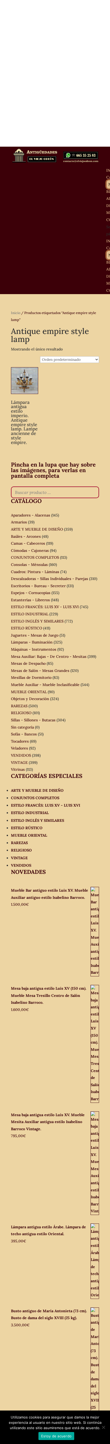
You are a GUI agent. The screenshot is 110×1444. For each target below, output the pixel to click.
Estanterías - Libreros (30, 600)
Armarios (19, 522)
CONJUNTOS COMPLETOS (35, 557)
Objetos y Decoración (30, 698)
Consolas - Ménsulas (29, 564)
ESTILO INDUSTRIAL (29, 614)
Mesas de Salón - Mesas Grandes (40, 670)
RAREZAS (19, 706)
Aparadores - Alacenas (30, 515)
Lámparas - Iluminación (32, 642)
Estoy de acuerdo (56, 1436)
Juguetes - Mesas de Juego (34, 635)
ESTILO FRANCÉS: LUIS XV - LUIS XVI (45, 606)
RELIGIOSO (21, 712)
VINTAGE (19, 762)
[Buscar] (93, 492)
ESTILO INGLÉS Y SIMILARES (37, 621)
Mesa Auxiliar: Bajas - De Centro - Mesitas (49, 656)
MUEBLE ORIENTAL (29, 691)
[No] (103, 1427)
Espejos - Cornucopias (30, 592)
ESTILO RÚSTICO (26, 628)
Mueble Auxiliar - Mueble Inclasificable (45, 684)
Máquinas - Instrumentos (33, 649)
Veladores (19, 748)
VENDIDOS (21, 755)
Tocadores (20, 741)
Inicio (15, 313)
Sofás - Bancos (24, 734)
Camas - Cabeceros (28, 543)
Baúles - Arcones (26, 536)
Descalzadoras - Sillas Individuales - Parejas (49, 578)
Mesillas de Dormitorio (31, 677)
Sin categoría (22, 727)
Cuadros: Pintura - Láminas (35, 571)
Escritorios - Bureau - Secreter (38, 585)
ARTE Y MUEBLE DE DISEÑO (37, 529)
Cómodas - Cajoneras (30, 550)
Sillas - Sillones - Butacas (33, 720)
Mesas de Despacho (28, 663)
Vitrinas (18, 769)
